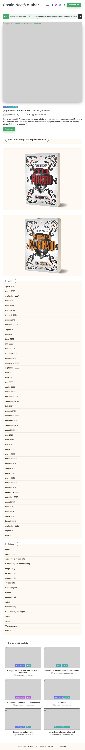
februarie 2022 (11, 392)
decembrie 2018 (11, 492)
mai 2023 (9, 344)
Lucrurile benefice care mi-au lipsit (62, 732)
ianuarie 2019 (10, 488)
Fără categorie (11, 588)
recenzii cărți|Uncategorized (16, 612)
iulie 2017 (9, 535)
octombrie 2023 (11, 325)
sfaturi (8, 616)
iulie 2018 (9, 507)
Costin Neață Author (21, 5)
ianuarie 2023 (10, 358)
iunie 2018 (9, 511)
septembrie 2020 (12, 425)
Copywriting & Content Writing (17, 564)
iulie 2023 (9, 334)
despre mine (10, 573)
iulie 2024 (9, 301)
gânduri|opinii (10, 597)
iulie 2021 (9, 406)
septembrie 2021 (12, 401)
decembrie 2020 (11, 416)
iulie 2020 (9, 435)
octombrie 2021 (11, 397)
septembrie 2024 (12, 296)
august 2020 (10, 430)
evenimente (10, 583)
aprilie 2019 (10, 473)
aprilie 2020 (10, 449)
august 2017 (10, 531)
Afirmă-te (62, 702)
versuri (8, 631)
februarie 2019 (11, 483)
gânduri (8, 592)
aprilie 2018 (10, 516)
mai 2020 (9, 444)
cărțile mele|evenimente (15, 559)
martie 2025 (10, 291)
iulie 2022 (9, 373)
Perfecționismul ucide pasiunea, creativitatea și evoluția (46, 16)
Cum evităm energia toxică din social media (62, 670)
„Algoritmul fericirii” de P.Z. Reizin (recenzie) (26, 110)
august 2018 (10, 502)
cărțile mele (10, 554)
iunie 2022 (9, 377)
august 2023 (10, 329)
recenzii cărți (13, 107)
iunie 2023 (9, 339)
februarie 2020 (11, 459)
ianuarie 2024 (10, 320)
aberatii (8, 549)
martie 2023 (10, 349)
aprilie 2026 (10, 286)
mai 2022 (9, 382)
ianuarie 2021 (10, 411)
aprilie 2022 (10, 387)
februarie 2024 (11, 315)
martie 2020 (10, 454)
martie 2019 (10, 478)
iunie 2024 (9, 306)
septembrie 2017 (12, 526)
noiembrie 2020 (11, 421)
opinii (5, 107)
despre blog (10, 568)
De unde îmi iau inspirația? (23, 732)
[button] (74, 5)
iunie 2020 (9, 440)
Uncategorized (11, 626)
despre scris (10, 578)
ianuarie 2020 (10, 464)
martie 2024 (10, 310)
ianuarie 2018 (10, 521)
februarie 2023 (11, 353)
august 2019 (10, 468)
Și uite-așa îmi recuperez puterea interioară (23, 702)
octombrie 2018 (11, 497)
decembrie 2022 (11, 363)
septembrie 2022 (12, 368)
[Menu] (47, 5)
